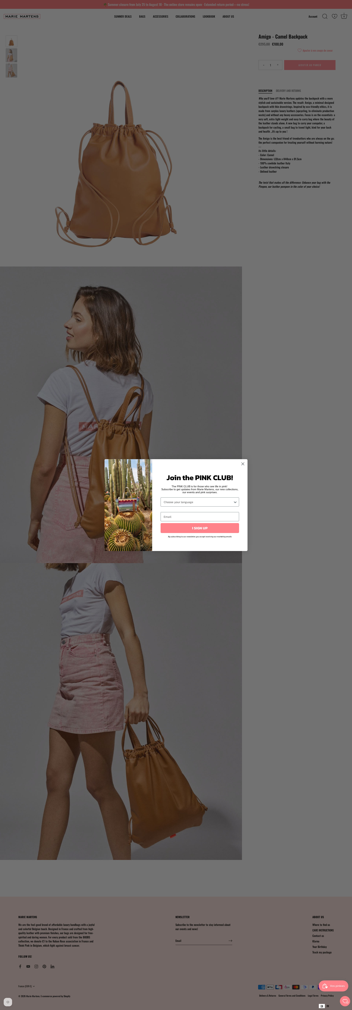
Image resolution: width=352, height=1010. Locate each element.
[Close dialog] (243, 464)
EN (322, 1006)
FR (328, 1006)
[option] (328, 1006)
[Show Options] (235, 502)
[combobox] (322, 1006)
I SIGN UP (200, 528)
